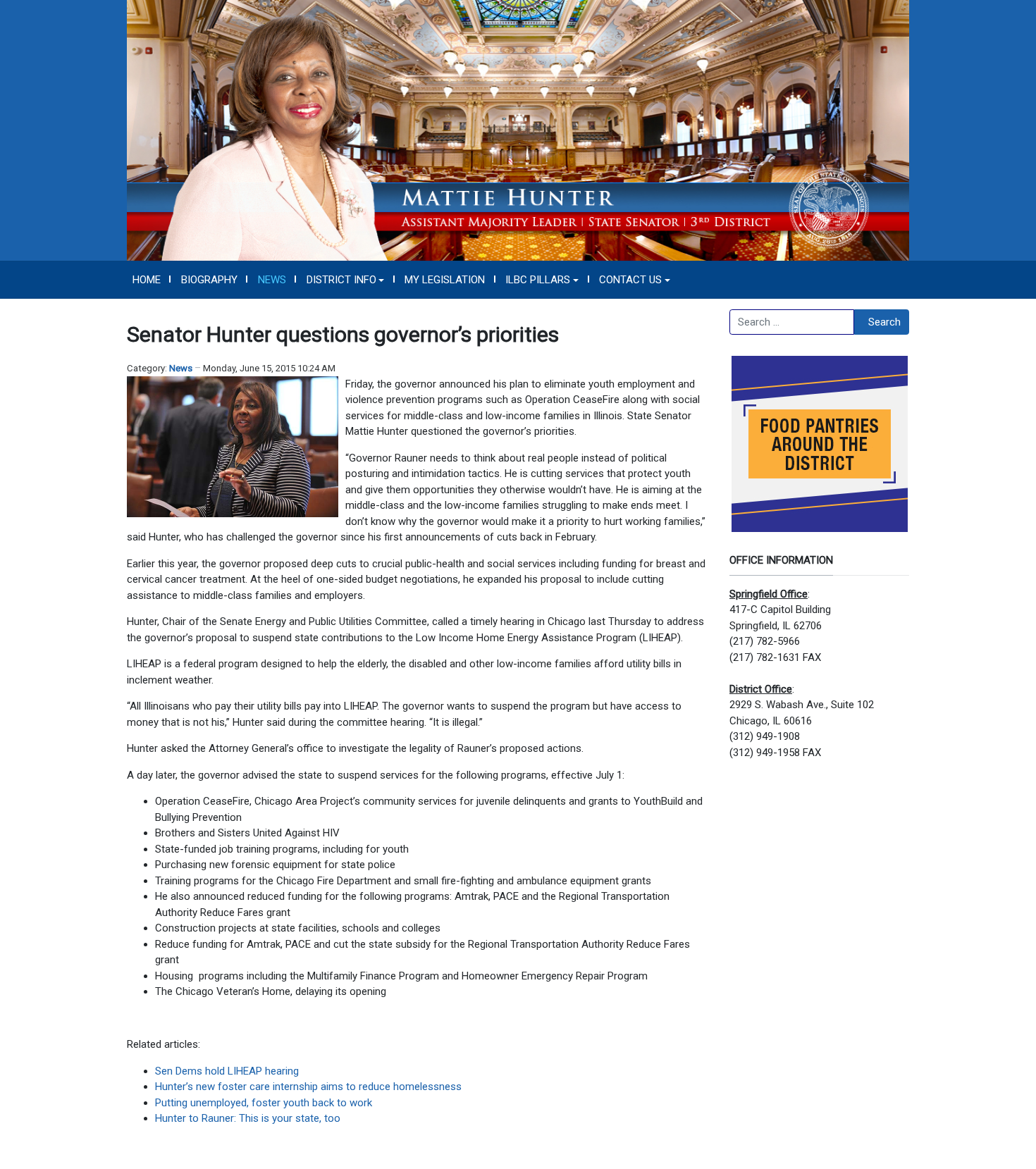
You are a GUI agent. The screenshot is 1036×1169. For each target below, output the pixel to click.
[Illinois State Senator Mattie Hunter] (518, 129)
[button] (345, 279)
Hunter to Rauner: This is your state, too (247, 1118)
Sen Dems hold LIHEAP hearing (227, 1071)
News (180, 368)
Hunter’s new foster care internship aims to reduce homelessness (308, 1086)
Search (884, 322)
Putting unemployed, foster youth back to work (263, 1102)
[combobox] (791, 322)
